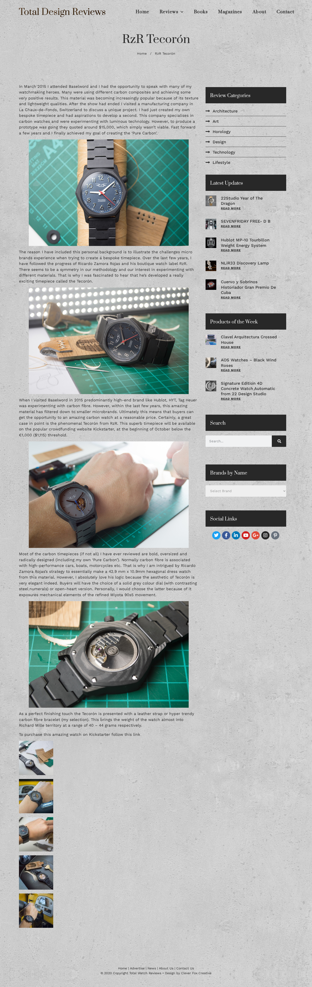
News (152, 968)
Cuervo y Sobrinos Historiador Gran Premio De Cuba (248, 287)
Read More (231, 208)
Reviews (169, 12)
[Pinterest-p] (275, 535)
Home (142, 12)
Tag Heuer (187, 400)
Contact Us (185, 968)
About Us (166, 968)
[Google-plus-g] (255, 535)
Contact (285, 12)
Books (201, 12)
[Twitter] (216, 535)
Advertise (137, 968)
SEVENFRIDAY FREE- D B (245, 221)
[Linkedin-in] (236, 535)
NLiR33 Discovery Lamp (245, 263)
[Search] (279, 441)
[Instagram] (265, 535)
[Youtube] (246, 535)
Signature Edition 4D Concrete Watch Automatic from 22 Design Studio (248, 388)
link (136, 734)
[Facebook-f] (226, 535)
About (260, 12)
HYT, (173, 400)
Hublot (160, 400)
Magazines (230, 12)
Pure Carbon (144, 133)
